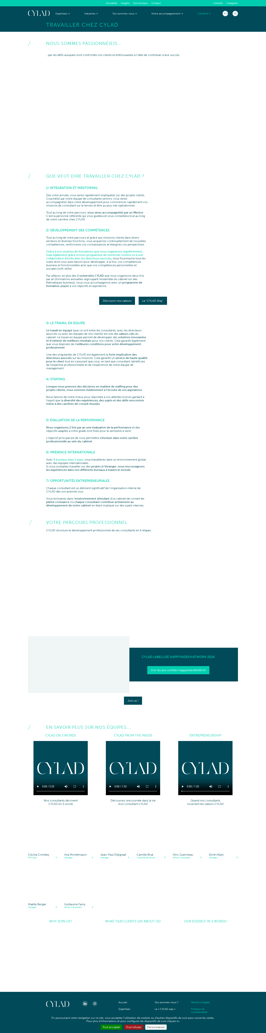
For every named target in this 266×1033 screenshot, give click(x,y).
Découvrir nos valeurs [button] (117, 300)
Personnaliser (156, 1027)
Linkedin (218, 3)
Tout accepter (111, 1027)
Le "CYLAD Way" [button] (152, 300)
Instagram (232, 3)
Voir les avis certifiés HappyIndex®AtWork (178, 670)
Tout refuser (134, 1027)
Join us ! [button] (133, 700)
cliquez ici (173, 1021)
